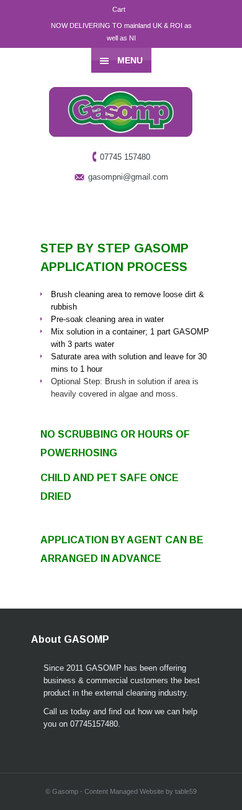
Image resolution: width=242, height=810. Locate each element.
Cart (118, 9)
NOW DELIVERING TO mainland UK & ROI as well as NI (121, 32)
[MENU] (222, 18)
